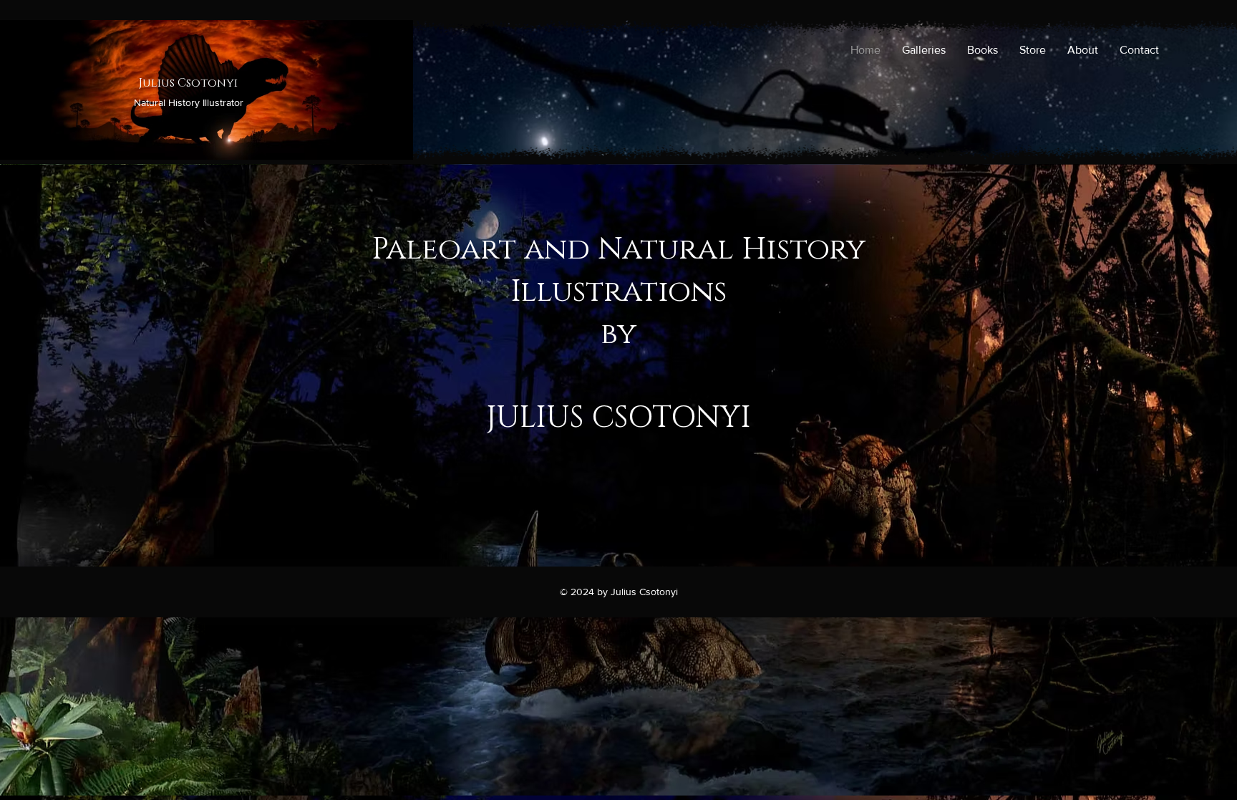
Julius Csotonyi (188, 83)
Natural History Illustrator (188, 102)
